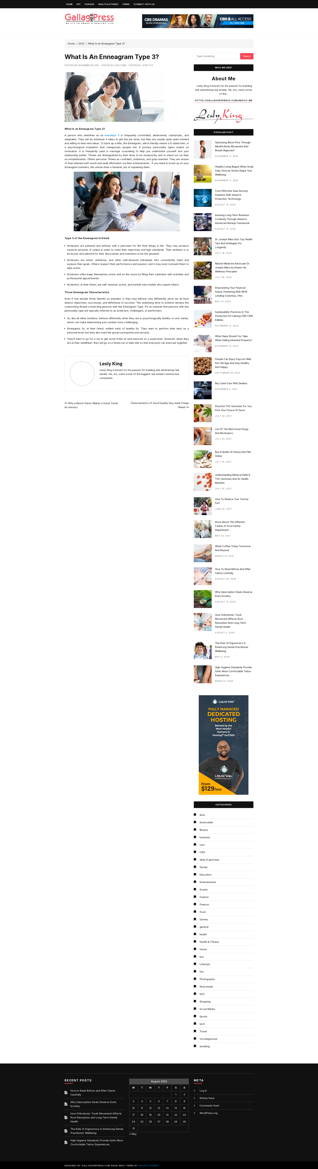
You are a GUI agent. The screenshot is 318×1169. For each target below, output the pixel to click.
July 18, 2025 (223, 253)
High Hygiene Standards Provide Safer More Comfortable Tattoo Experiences (233, 671)
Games (204, 919)
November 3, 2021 (226, 389)
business (205, 837)
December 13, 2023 (227, 325)
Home (69, 4)
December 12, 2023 (227, 346)
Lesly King (120, 65)
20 (159, 1114)
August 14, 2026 (225, 602)
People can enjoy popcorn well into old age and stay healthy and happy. (233, 363)
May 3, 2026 (222, 657)
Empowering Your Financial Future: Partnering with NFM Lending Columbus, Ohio (231, 291)
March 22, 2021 (224, 556)
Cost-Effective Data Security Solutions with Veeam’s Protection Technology (231, 194)
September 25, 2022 (227, 373)
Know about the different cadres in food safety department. (230, 525)
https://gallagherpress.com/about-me (224, 100)
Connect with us (144, 4)
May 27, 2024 (223, 301)
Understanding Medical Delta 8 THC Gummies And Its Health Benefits (232, 478)
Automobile (206, 822)
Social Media (207, 1009)
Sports (203, 1016)
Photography (207, 979)
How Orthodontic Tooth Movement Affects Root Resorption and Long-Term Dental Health (96, 1117)
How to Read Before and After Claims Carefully (92, 1092)
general (204, 926)
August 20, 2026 (225, 579)
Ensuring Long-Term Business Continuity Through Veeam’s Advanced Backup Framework (232, 219)
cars (202, 844)
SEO (202, 994)
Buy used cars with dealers (231, 383)
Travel (203, 1031)
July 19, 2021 (223, 462)
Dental (203, 867)
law (202, 956)
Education (205, 874)
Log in (203, 1090)
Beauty (204, 829)
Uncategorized (208, 1038)
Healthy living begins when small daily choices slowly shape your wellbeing (234, 170)
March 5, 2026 (224, 681)
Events (204, 889)
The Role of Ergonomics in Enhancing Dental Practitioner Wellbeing (231, 647)
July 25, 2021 (223, 439)
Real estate (206, 986)
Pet (79, 4)
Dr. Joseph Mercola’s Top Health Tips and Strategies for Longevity (233, 243)
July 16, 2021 (223, 488)
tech (202, 1024)
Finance (204, 904)
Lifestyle (147, 65)
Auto (202, 814)
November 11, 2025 (226, 156)
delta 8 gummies (209, 859)
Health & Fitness (108, 4)
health (203, 934)
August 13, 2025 (225, 204)
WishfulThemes (149, 1165)
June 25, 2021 (223, 509)
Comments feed (209, 1105)
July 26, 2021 (223, 416)
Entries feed (207, 1098)
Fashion (89, 4)
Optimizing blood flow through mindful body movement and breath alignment (232, 146)
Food (203, 912)
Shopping (205, 1001)
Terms (126, 4)
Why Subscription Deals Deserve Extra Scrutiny (93, 1104)
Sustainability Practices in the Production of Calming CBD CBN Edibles (234, 315)
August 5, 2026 (225, 632)
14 (167, 1108)
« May (133, 1133)
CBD (202, 852)
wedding (205, 1046)
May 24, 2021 (223, 535)
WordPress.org (209, 1113)
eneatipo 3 (112, 135)
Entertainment (208, 882)
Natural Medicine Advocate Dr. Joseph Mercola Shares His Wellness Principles (232, 267)
